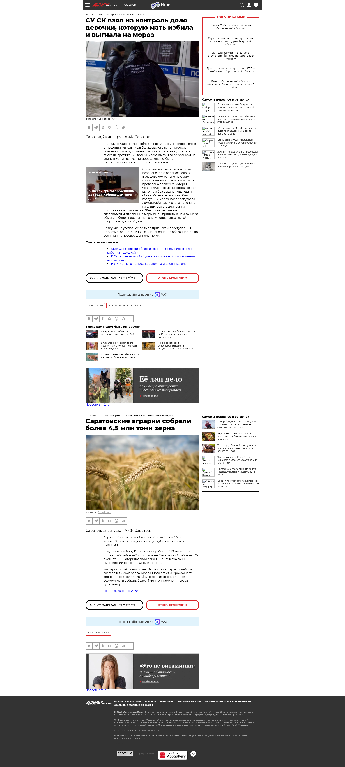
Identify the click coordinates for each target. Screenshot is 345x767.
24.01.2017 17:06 (94, 14)
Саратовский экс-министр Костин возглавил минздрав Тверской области (230, 41)
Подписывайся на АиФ (121, 591)
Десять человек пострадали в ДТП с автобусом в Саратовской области (231, 70)
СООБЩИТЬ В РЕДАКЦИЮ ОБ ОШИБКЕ (133, 705)
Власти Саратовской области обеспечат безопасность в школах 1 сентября (230, 84)
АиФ (114, 118)
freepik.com (104, 512)
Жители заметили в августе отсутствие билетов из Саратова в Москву (231, 55)
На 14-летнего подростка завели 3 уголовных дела (148, 263)
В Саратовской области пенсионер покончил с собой (117, 333)
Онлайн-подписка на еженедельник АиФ (228, 701)
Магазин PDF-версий (189, 701)
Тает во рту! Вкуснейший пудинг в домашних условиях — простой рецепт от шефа (236, 448)
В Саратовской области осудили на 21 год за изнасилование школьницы (176, 334)
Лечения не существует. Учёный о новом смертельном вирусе (236, 165)
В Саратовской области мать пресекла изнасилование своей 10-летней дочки (119, 346)
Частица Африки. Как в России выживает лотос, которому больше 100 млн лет (237, 460)
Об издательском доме (127, 701)
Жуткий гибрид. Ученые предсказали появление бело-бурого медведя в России (238, 154)
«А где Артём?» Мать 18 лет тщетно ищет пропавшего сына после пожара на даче (236, 131)
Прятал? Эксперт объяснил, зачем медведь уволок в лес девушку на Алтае (236, 472)
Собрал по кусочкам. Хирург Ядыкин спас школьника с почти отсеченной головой (238, 483)
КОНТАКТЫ (150, 701)
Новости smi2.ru (97, 404)
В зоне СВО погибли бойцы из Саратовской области (231, 27)
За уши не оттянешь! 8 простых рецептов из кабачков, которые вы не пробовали (238, 436)
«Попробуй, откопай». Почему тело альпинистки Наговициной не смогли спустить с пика (237, 424)
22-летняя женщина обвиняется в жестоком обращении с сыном (120, 356)
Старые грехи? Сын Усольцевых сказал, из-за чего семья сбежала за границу (237, 142)
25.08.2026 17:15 (94, 415)
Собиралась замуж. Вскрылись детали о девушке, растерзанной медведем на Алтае (235, 107)
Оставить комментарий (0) (172, 278)
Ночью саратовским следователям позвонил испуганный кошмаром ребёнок (176, 346)
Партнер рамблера (145, 753)
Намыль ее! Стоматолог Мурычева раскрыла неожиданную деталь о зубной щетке (236, 119)
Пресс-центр (167, 701)
